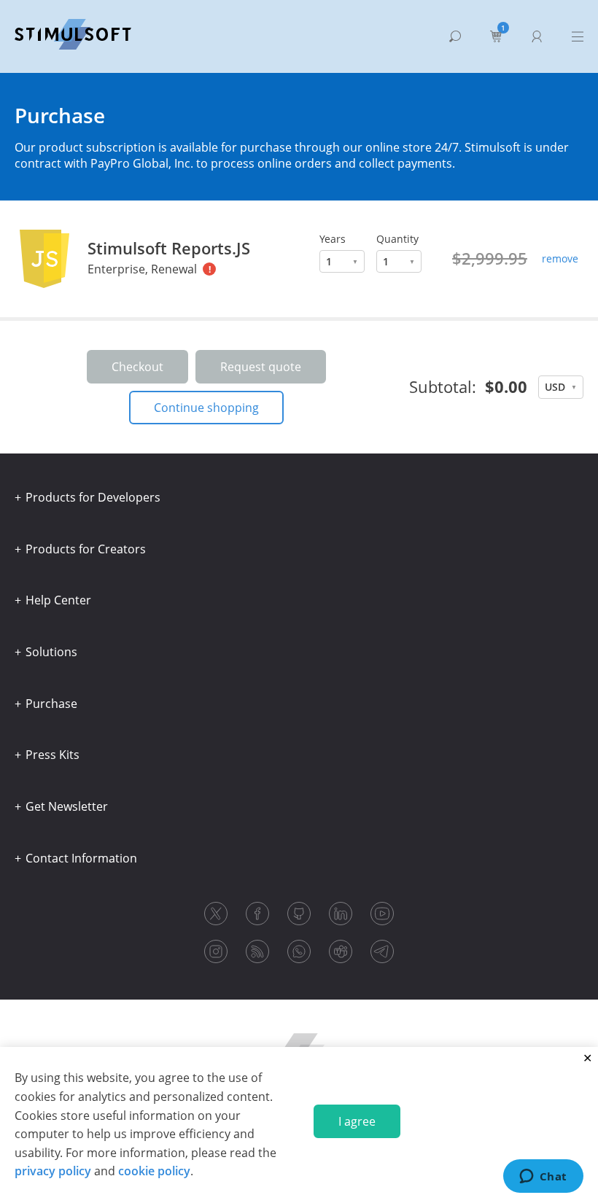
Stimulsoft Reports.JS (169, 248)
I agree (357, 1121)
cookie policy (154, 1171)
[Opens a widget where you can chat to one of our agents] (542, 1177)
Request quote (260, 367)
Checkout (137, 367)
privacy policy (53, 1171)
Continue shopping (206, 408)
